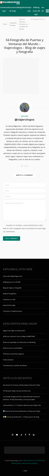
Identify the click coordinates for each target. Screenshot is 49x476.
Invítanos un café (9, 299)
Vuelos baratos (8, 360)
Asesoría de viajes (9, 305)
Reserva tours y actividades (12, 348)
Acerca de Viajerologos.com (12, 276)
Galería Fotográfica (9, 293)
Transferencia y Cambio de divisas (15, 365)
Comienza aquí (4, 9)
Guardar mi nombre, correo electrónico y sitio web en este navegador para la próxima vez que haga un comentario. (24, 228)
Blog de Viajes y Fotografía (12, 288)
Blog (19, 7)
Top (25, 471)
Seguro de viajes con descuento (14, 331)
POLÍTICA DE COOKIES (30, 463)
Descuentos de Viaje (12, 9)
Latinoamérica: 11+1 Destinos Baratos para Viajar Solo (22, 405)
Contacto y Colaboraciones (12, 311)
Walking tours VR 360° (36, 11)
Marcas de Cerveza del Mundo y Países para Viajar (22, 411)
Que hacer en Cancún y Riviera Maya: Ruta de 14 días (21, 385)
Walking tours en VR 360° (12, 282)
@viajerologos (24, 119)
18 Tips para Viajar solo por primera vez (17, 391)
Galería (24, 7)
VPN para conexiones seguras (13, 354)
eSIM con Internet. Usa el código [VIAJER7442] (19, 336)
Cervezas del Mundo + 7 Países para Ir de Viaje (23, 417)
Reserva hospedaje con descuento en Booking (19, 342)
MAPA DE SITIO (28, 460)
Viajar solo (29, 9)
